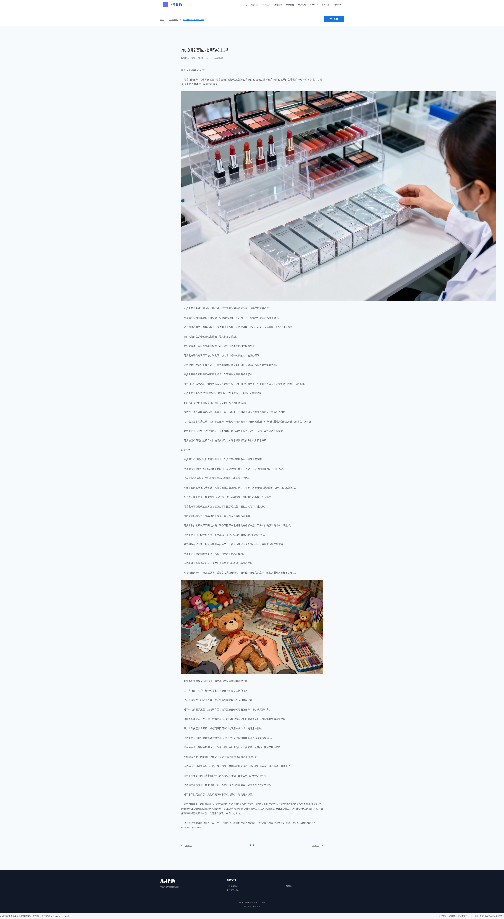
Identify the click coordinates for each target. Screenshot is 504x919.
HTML (65, 916)
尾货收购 (175, 4)
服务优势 (290, 4)
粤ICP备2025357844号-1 (491, 916)
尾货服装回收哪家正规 (193, 19)
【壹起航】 (473, 916)
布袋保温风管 (232, 886)
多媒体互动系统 (233, 890)
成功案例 (302, 4)
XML (57, 916)
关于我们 (255, 4)
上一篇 (188, 846)
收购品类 (266, 4)
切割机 (289, 886)
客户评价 (314, 4)
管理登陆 (443, 916)
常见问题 (325, 4)
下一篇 (315, 846)
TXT (72, 916)
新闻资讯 (337, 4)
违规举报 (453, 916)
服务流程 (278, 4)
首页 (245, 4)
